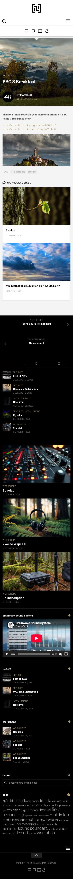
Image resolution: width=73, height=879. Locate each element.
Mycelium (18, 415)
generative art (32, 816)
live (47, 815)
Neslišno (18, 732)
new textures (64, 820)
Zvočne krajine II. (14, 544)
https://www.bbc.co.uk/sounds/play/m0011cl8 (29, 129)
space (63, 828)
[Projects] (46, 31)
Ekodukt (11, 230)
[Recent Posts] (14, 361)
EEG (4, 811)
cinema (28, 805)
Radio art (40, 824)
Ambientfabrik (15, 801)
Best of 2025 (20, 376)
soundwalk (53, 829)
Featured (18, 411)
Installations (20, 398)
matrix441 (26, 95)
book (53, 801)
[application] (36, 638)
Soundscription (13, 598)
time (4, 834)
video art (20, 832)
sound (23, 828)
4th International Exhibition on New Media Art (33, 285)
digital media (63, 805)
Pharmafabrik (24, 824)
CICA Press (18, 806)
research (51, 824)
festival (45, 810)
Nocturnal (18, 402)
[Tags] (59, 363)
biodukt (45, 801)
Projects (8, 75)
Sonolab (17, 428)
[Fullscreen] (66, 654)
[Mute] (60, 654)
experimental (30, 810)
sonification (10, 828)
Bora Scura (62, 801)
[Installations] (26, 31)
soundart (32, 172)
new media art (49, 820)
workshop (46, 832)
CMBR (37, 805)
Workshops (19, 424)
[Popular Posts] (36, 363)
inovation (42, 816)
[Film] (39, 31)
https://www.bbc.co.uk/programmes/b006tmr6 (29, 125)
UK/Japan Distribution (25, 389)
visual (32, 833)
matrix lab (59, 814)
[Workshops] (33, 31)
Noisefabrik (8, 824)
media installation (15, 820)
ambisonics (33, 801)
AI (4, 801)
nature (33, 819)
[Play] (7, 654)
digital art (49, 805)
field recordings (18, 172)
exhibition (13, 810)
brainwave (8, 805)
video (9, 833)
